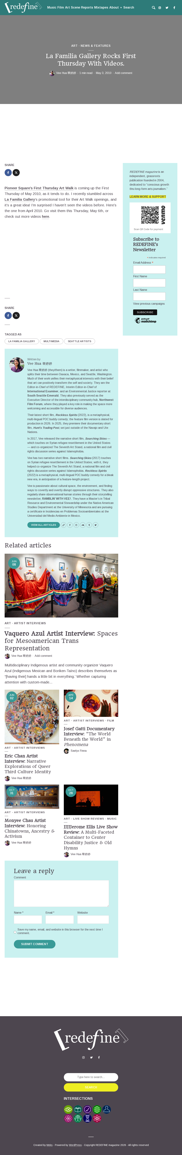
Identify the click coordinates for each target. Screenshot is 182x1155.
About (114, 7)
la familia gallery (21, 341)
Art (67, 7)
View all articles (43, 524)
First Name (140, 276)
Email (50, 912)
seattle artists (79, 341)
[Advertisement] (91, 133)
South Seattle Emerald (42, 395)
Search (128, 7)
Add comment (123, 72)
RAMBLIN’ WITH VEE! (56, 498)
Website (82, 912)
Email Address (143, 263)
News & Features (96, 45)
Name (18, 912)
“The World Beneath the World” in (89, 736)
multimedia (52, 341)
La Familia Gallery (20, 199)
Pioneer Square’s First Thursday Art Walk (39, 188)
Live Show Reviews (88, 818)
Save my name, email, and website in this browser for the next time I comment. (60, 931)
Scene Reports (82, 7)
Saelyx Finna (79, 750)
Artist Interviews (30, 623)
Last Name (140, 289)
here (45, 216)
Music (51, 7)
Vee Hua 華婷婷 (66, 72)
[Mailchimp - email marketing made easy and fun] (145, 323)
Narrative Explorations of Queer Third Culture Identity (28, 763)
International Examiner (42, 391)
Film (60, 7)
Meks (50, 1145)
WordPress (75, 1145)
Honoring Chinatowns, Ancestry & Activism (30, 828)
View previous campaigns (149, 303)
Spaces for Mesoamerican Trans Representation (61, 641)
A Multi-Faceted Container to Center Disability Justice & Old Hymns (91, 837)
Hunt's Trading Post (46, 427)
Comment (20, 877)
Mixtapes (101, 7)
